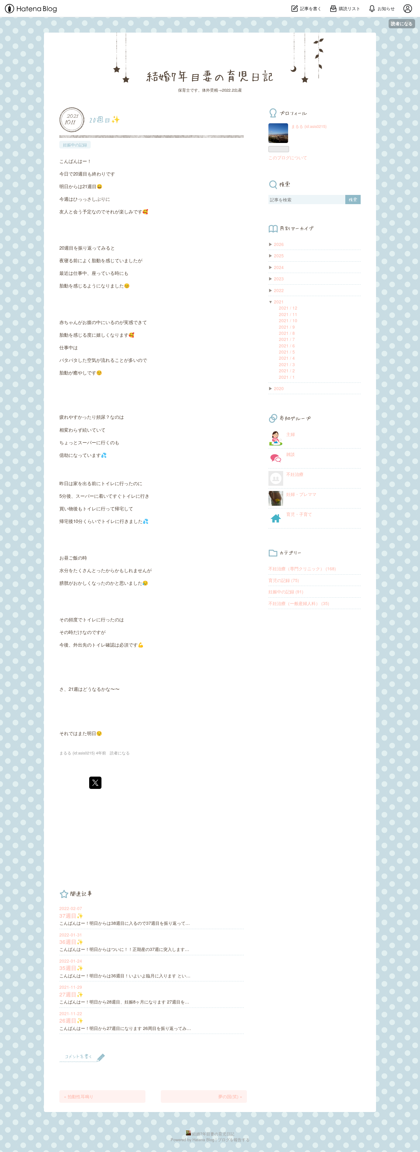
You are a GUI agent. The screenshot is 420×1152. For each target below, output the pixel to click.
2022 (279, 290)
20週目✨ (104, 119)
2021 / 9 (287, 327)
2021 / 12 (288, 308)
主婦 (290, 434)
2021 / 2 (287, 370)
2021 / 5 (287, 352)
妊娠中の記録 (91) (285, 591)
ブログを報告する (234, 1139)
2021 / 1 (287, 377)
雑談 (290, 454)
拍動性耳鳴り (78, 1096)
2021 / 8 (287, 333)
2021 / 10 (288, 320)
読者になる (402, 23)
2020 (279, 388)
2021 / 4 (287, 358)
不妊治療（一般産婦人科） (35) (298, 603)
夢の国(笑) (230, 1096)
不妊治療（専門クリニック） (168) (302, 568)
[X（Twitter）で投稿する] (95, 783)
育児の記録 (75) (283, 580)
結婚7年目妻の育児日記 (210, 76)
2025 (279, 255)
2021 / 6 (287, 345)
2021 (279, 302)
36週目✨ (71, 941)
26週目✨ (71, 1020)
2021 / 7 (287, 339)
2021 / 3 (287, 364)
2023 (279, 278)
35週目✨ (71, 968)
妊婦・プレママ (301, 494)
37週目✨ (71, 915)
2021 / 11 (288, 314)
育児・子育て (299, 514)
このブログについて (287, 157)
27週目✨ (71, 994)
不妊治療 (294, 474)
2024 (279, 267)
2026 (279, 244)
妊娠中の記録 (75, 145)
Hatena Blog (203, 1139)
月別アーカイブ (296, 228)
